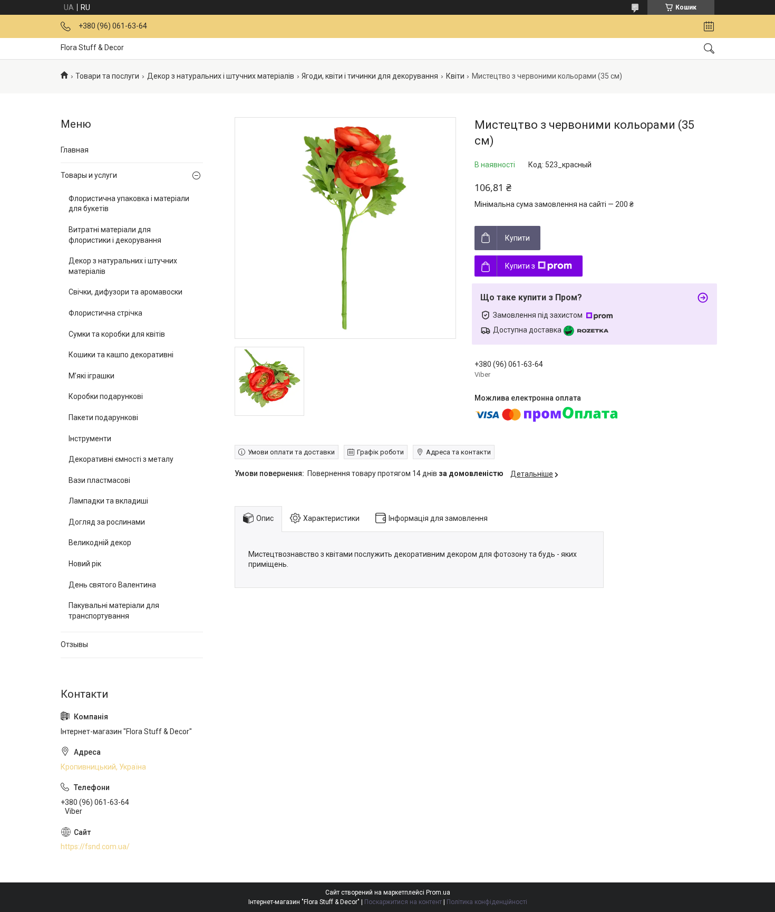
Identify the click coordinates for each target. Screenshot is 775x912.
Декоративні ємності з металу (121, 459)
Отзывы (74, 644)
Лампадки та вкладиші (108, 501)
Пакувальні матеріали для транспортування (114, 610)
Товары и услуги (89, 175)
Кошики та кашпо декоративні (121, 354)
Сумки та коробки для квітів (117, 334)
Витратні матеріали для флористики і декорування (115, 234)
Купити (517, 238)
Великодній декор (100, 542)
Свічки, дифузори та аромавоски (125, 292)
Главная (75, 150)
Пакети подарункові (103, 417)
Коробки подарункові (106, 396)
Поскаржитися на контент (403, 902)
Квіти (455, 76)
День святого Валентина (112, 585)
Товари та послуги (107, 76)
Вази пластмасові (99, 480)
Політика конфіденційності (487, 902)
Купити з (520, 266)
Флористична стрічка (105, 313)
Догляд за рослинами (107, 522)
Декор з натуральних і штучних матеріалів (220, 76)
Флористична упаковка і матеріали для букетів (129, 203)
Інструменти (90, 438)
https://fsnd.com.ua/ (95, 846)
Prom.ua (438, 892)
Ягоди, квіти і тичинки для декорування (370, 76)
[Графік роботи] (709, 26)
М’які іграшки (91, 376)
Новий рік (85, 563)
